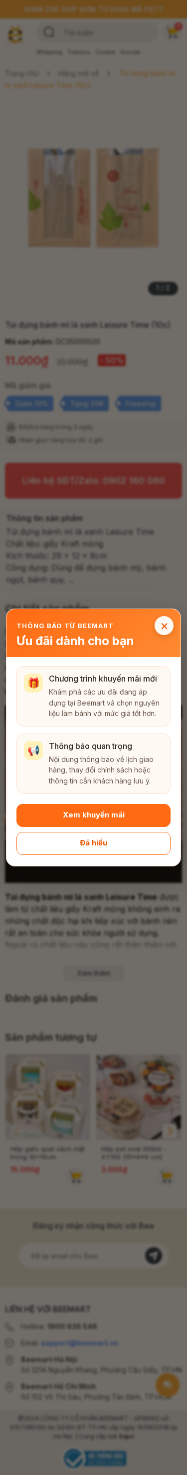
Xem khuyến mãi (94, 815)
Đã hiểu (93, 843)
